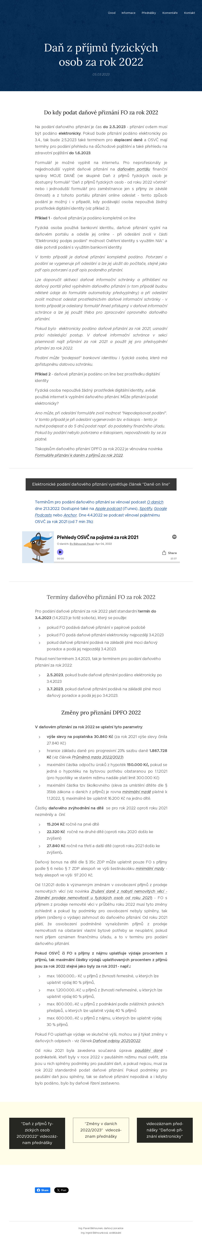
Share (44, 1190)
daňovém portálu (133, 169)
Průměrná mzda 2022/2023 (97, 757)
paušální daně (149, 1050)
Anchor (70, 515)
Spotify (145, 508)
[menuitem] (113, 13)
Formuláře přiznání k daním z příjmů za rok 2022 (79, 455)
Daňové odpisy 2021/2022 (116, 1040)
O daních (155, 502)
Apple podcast (108, 508)
